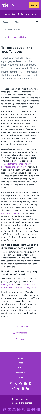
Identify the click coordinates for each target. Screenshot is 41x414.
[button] (20, 326)
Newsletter (20, 372)
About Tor (19, 22)
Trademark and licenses (21, 403)
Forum (20, 377)
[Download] (24, 5)
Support (15, 14)
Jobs (20, 358)
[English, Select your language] (14, 5)
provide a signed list (10, 213)
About (7, 14)
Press (20, 363)
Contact (20, 367)
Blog (34, 14)
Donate (34, 5)
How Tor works (14, 29)
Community (25, 14)
